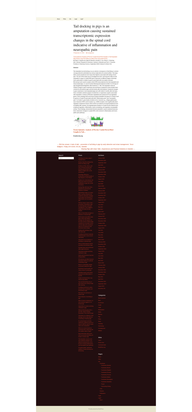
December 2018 (102, 172)
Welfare (100, 330)
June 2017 (100, 204)
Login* (81, 19)
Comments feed (102, 344)
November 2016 (102, 221)
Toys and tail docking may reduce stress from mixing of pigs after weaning (85, 283)
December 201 (101, 288)
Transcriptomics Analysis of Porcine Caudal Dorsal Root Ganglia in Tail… (93, 130)
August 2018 (101, 179)
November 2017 (102, 195)
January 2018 (101, 190)
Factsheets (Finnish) (106, 372)
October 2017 (101, 197)
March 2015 (101, 262)
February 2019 (101, 167)
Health (99, 305)
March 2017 (101, 211)
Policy (99, 319)
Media (99, 312)
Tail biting (100, 323)
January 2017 (101, 216)
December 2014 (102, 269)
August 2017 (101, 202)
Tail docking (101, 326)
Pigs (99, 316)
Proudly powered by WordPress (96, 409)
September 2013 (102, 283)
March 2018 (101, 186)
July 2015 (100, 253)
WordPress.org (101, 347)
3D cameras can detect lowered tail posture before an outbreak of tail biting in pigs (85, 261)
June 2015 (100, 255)
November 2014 (102, 272)
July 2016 (100, 230)
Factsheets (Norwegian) (107, 379)
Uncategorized (90, 52)
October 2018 (101, 176)
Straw (99, 321)
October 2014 (101, 274)
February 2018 (101, 188)
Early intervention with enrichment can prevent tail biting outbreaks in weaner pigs (85, 335)
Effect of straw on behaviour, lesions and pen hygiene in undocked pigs (85, 302)
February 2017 (101, 214)
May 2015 (100, 258)
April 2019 (100, 165)
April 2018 (100, 183)
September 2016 (102, 225)
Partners (102, 391)
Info (70, 19)
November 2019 (102, 160)
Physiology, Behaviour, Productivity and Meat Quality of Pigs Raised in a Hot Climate (85, 176)
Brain (99, 300)
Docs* (101, 400)
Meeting (100, 314)
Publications (102, 393)
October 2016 (101, 223)
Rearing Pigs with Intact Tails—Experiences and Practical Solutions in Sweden (108, 149)
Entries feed (101, 342)
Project (103, 384)
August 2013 (101, 286)
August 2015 (101, 251)
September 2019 (102, 162)
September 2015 (102, 248)
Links (101, 388)
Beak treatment (102, 298)
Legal (75, 19)
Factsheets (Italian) (105, 377)
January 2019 (101, 169)
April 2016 (100, 237)
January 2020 (101, 158)
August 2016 (101, 228)
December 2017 (102, 193)
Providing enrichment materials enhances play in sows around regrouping (85, 236)
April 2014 (100, 279)
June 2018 (100, 181)
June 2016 (100, 232)
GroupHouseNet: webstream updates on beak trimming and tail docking (85, 349)
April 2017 (100, 209)
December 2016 (102, 218)
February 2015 (101, 265)
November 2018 (102, 174)
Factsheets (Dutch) (105, 367)
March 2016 (101, 239)
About (58, 19)
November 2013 (102, 281)
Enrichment (101, 302)
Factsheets (102, 363)
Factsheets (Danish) (106, 365)
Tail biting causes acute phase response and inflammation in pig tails (85, 274)
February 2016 (101, 241)
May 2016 (100, 235)
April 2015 (100, 260)
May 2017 (100, 207)
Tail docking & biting (106, 386)
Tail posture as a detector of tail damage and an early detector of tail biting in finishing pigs (85, 317)
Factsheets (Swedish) (106, 381)
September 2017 (102, 200)
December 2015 (102, 244)
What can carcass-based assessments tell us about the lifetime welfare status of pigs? (85, 329)
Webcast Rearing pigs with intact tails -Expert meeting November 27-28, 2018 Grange (85, 311)
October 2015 (101, 246)
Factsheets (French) (106, 374)
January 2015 (101, 267)
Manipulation (101, 309)
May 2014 (100, 276)
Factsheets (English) (106, 370)
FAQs (64, 19)
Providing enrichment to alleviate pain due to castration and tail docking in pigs (85, 289)
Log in (99, 340)
